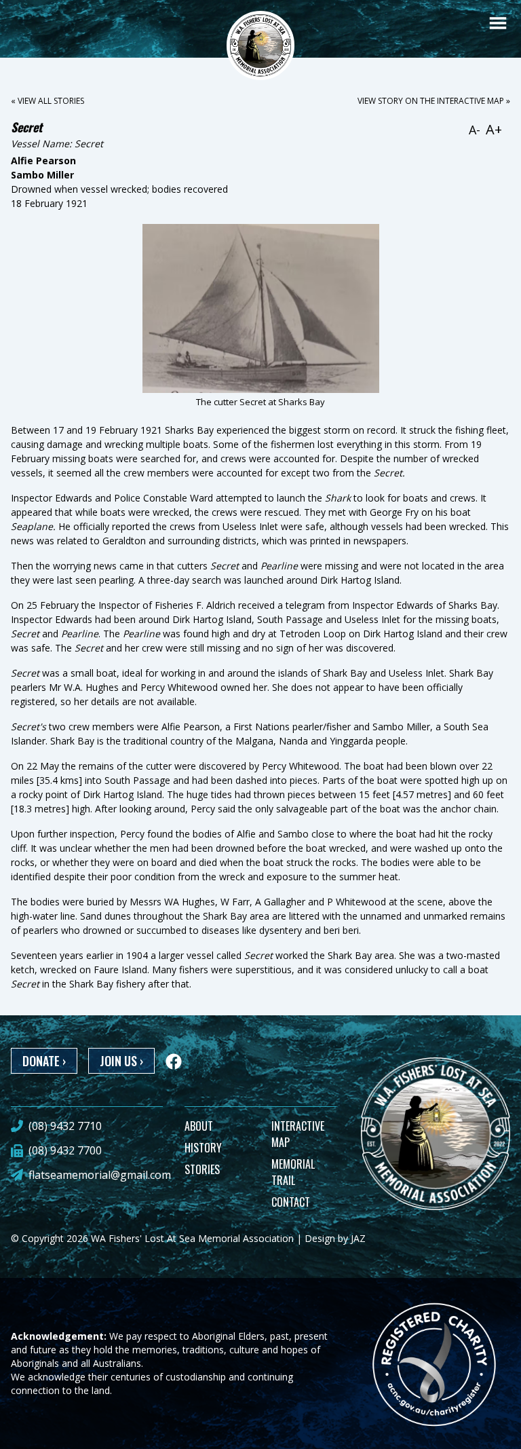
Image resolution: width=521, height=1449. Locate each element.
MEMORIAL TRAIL (293, 1172)
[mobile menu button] (498, 23)
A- (474, 129)
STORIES (202, 1169)
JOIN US (121, 1061)
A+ (494, 129)
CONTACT (290, 1202)
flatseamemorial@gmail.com (99, 1174)
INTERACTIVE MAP (297, 1134)
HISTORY (203, 1148)
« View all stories (47, 101)
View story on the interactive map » (434, 101)
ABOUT (199, 1126)
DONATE (44, 1061)
